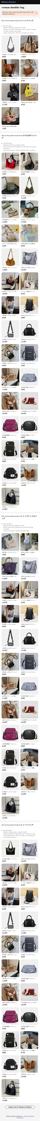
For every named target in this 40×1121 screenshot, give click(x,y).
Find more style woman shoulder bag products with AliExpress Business (17, 13)
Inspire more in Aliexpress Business (20, 1107)
